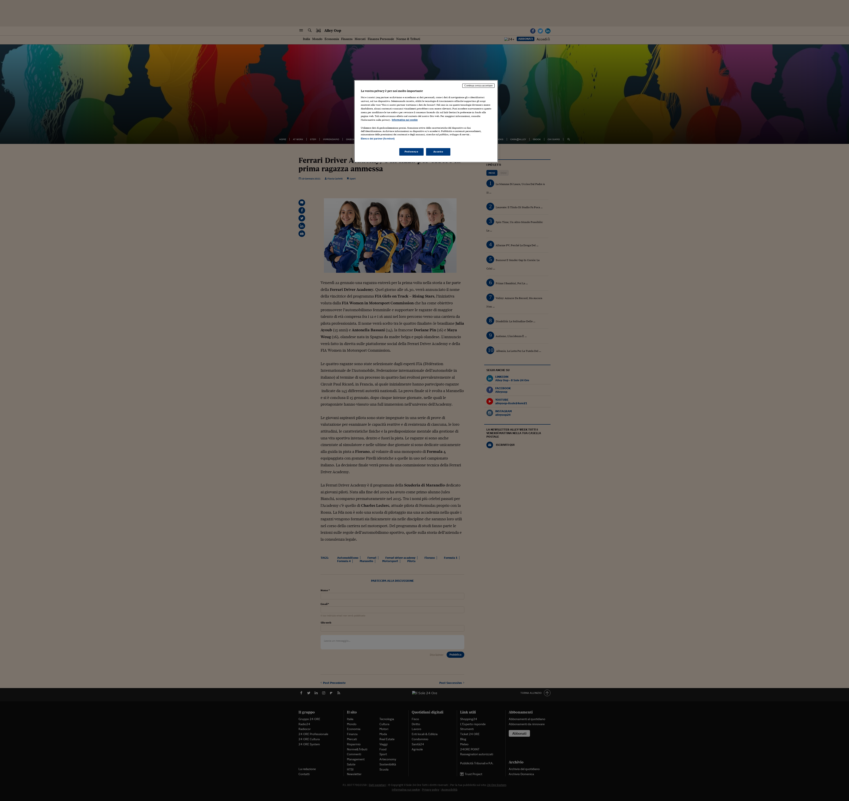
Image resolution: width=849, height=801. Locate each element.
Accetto (438, 151)
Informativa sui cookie (405, 119)
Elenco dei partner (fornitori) (378, 138)
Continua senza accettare (478, 85)
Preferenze (411, 151)
